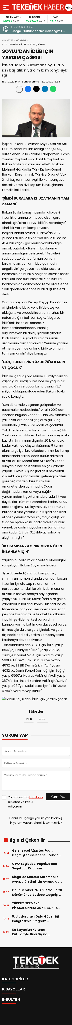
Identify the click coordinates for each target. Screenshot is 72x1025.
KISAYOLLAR (13, 989)
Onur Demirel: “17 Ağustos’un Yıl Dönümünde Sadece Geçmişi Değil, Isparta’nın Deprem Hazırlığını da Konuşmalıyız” (37, 892)
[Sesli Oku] (19, 89)
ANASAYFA (7, 40)
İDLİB (29, 719)
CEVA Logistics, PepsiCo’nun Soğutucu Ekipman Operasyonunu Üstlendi (34, 866)
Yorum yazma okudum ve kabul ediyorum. (25, 801)
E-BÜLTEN (11, 999)
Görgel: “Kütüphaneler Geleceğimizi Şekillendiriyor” (37, 31)
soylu (42, 719)
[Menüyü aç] (6, 7)
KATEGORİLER (15, 979)
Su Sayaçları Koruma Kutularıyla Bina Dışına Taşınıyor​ (29, 932)
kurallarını (36, 797)
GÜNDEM (21, 40)
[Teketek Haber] (38, 7)
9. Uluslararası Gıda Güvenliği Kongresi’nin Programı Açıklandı (35, 918)
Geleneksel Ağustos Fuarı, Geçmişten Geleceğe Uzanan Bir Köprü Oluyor (35, 852)
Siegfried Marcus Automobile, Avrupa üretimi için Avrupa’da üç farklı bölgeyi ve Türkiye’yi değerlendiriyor (36, 879)
